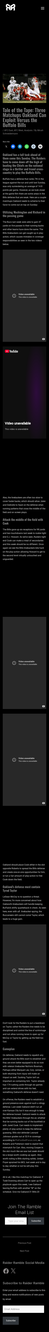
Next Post (24, 1251)
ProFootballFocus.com (26, 1140)
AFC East (8, 130)
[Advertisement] (24, 42)
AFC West (18, 130)
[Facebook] (6, 1271)
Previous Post (24, 1243)
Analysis (28, 130)
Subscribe (36, 1221)
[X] (13, 1271)
